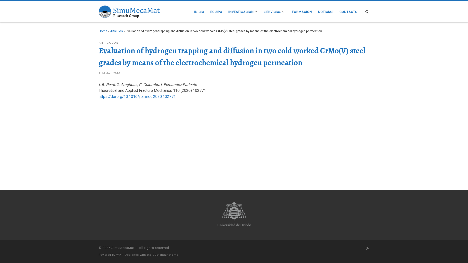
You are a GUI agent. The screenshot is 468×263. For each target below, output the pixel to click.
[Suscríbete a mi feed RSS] (367, 248)
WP (118, 254)
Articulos (116, 31)
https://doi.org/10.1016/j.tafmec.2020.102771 (137, 96)
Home (103, 31)
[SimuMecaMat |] (129, 11)
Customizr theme (165, 254)
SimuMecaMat (123, 248)
